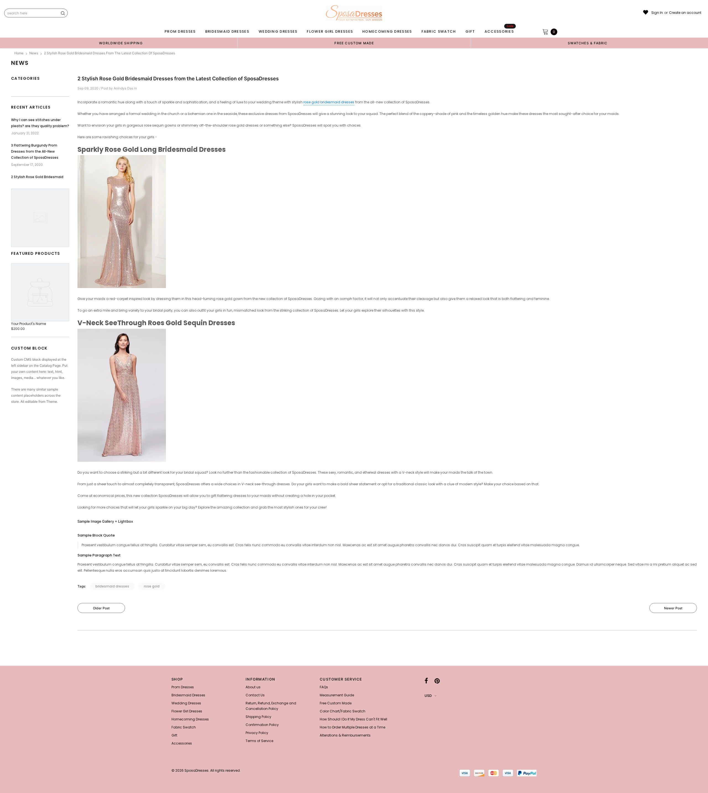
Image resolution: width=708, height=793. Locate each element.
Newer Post (673, 608)
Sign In (657, 13)
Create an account (685, 13)
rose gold (152, 586)
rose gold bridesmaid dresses (328, 102)
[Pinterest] (437, 681)
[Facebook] (426, 681)
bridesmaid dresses (112, 586)
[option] (121, 43)
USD (428, 695)
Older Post (101, 608)
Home (19, 53)
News (33, 53)
